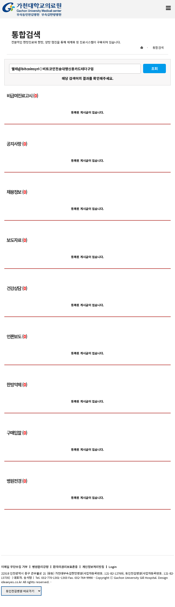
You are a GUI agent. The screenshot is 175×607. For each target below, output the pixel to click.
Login (113, 567)
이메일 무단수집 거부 (14, 567)
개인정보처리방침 (93, 567)
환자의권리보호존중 (65, 567)
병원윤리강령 (40, 567)
